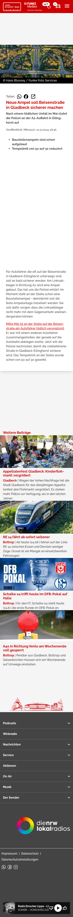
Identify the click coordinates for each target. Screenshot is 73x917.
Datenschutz (30, 853)
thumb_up (65, 908)
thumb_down (51, 908)
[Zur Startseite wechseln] (12, 6)
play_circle (58, 908)
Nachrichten (12, 744)
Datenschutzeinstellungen (19, 859)
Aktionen (9, 765)
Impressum (9, 853)
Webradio (10, 734)
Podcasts (9, 723)
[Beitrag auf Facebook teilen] (26, 96)
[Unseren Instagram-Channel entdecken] (15, 867)
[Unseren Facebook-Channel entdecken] (9, 867)
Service (8, 755)
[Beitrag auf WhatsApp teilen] (19, 96)
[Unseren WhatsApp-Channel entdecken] (3, 867)
